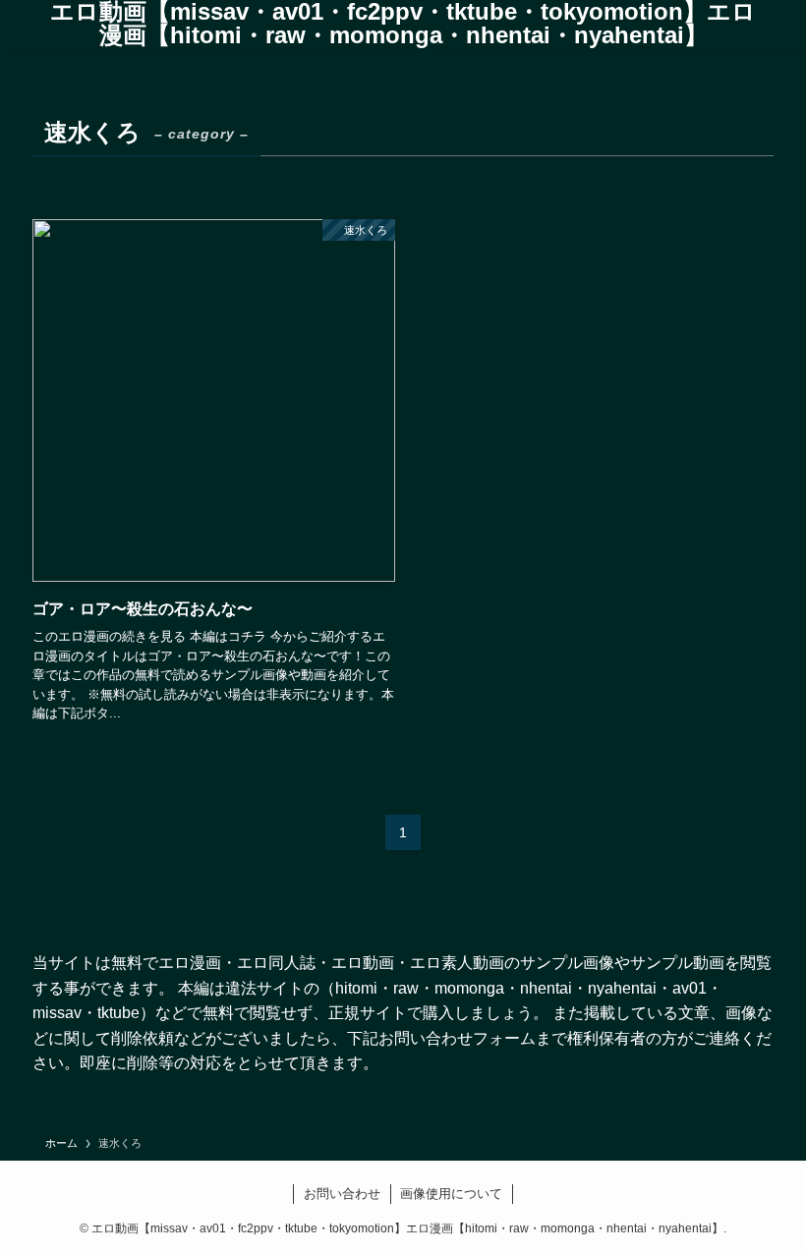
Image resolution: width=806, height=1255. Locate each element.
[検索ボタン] (793, 23)
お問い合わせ (342, 1193)
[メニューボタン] (13, 23)
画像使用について (451, 1193)
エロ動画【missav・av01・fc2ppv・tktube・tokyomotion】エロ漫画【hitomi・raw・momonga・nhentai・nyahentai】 (403, 23)
